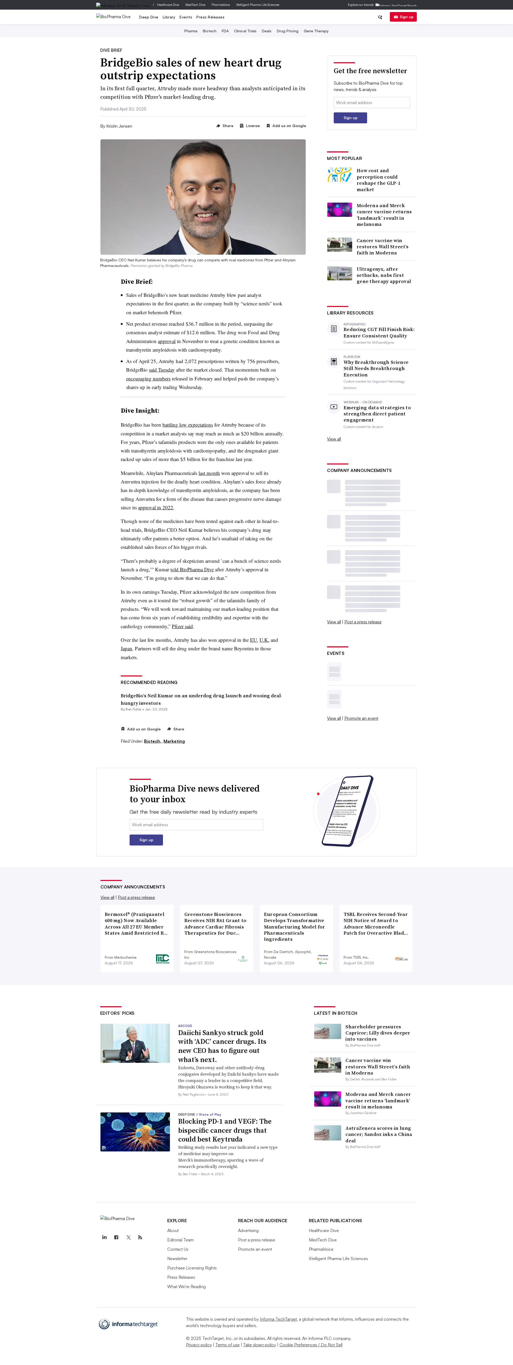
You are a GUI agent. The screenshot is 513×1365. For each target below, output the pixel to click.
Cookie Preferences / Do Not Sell (311, 1344)
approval (167, 341)
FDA (225, 31)
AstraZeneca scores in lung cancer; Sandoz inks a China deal (378, 1134)
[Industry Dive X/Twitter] (128, 1237)
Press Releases (210, 17)
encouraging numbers (148, 378)
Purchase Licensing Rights (192, 1267)
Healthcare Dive (168, 5)
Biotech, (153, 741)
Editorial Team (180, 1239)
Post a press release (363, 621)
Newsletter (177, 1258)
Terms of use (227, 1344)
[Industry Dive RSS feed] (140, 1237)
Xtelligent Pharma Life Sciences (257, 5)
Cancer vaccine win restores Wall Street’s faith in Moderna (383, 246)
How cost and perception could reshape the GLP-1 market (378, 179)
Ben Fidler (133, 709)
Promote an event (361, 718)
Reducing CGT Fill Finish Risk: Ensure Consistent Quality (379, 332)
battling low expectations (187, 424)
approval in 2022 (155, 507)
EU (253, 639)
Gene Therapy (316, 31)
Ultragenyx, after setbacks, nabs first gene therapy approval (384, 275)
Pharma (190, 31)
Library (169, 17)
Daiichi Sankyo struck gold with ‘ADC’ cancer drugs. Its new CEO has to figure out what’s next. (222, 1046)
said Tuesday (162, 369)
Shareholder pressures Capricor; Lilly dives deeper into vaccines (377, 1033)
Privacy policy (199, 1344)
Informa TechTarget (278, 1319)
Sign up (407, 16)
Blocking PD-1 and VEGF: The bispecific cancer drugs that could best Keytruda (224, 1130)
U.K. (264, 639)
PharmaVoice (221, 5)
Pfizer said (182, 626)
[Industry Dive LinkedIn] (104, 1237)
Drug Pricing (287, 31)
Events (186, 17)
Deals (266, 31)
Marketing (174, 741)
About (173, 1230)
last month (209, 473)
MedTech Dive (195, 5)
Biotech (209, 31)
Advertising (248, 1230)
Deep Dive (148, 17)
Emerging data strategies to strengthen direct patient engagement (377, 413)
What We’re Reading (186, 1286)
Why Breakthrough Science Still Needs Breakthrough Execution (376, 368)
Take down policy (259, 1344)
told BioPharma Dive (192, 569)
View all (334, 439)
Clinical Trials (245, 31)
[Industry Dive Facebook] (116, 1237)
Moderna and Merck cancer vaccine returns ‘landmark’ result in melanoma (384, 214)
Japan (126, 648)
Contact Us (177, 1249)
